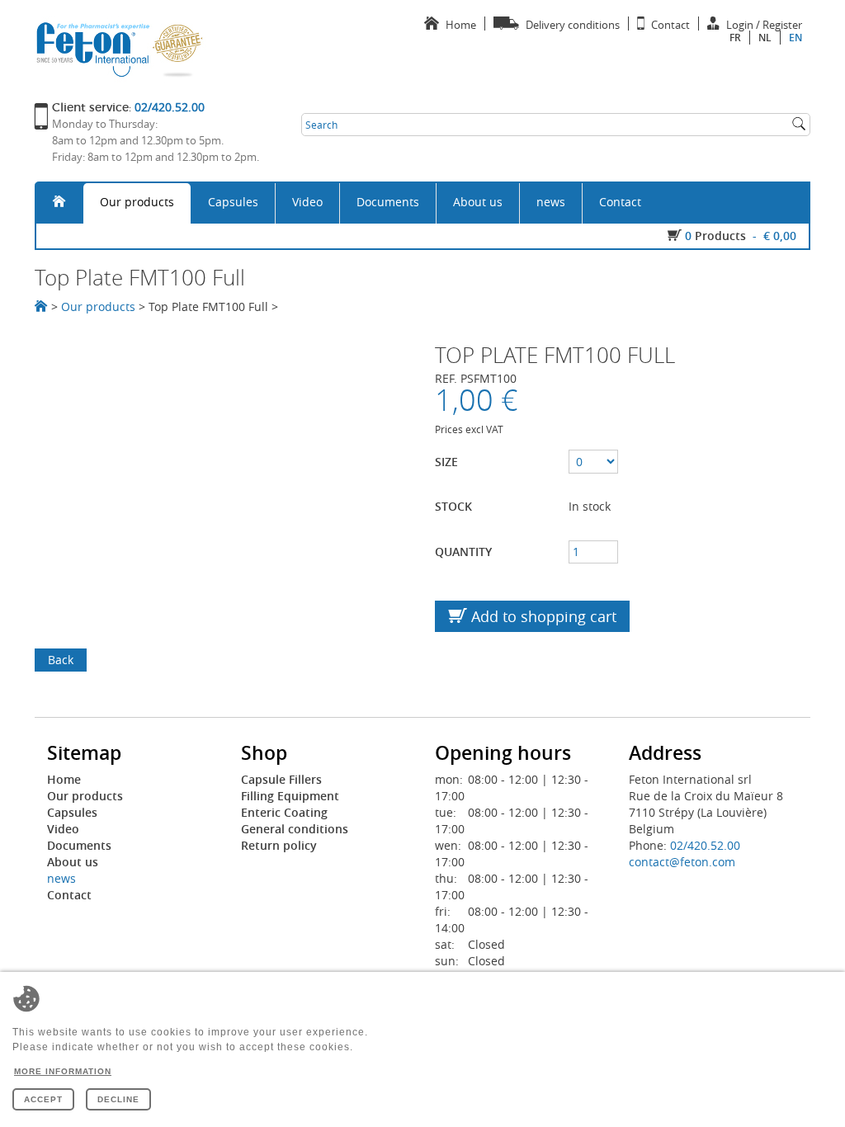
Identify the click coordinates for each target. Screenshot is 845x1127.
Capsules (233, 202)
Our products (137, 202)
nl (765, 38)
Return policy (279, 845)
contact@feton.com (682, 862)
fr (735, 38)
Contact (620, 202)
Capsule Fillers (281, 779)
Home (64, 779)
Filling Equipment (290, 796)
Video (307, 202)
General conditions (294, 829)
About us (478, 202)
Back (60, 659)
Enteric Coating (284, 812)
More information (62, 1071)
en (795, 38)
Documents (387, 202)
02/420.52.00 (705, 845)
